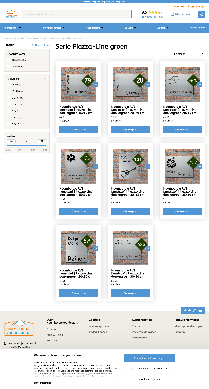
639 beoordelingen (153, 16)
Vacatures (53, 340)
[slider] (5, 145)
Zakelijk (161, 28)
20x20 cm (17, 104)
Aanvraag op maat (100, 326)
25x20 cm (17, 117)
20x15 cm (17, 97)
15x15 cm (17, 84)
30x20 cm (17, 124)
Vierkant (17, 66)
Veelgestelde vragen (144, 332)
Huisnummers (93, 28)
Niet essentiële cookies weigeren (150, 368)
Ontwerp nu (79, 129)
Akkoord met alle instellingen (149, 358)
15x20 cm (17, 91)
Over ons (179, 6)
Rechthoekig (19, 59)
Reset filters (42, 45)
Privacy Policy (55, 334)
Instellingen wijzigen (149, 379)
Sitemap (180, 332)
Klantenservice (196, 6)
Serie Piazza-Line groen (72, 38)
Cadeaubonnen (197, 27)
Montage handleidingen (189, 326)
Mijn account (182, 14)
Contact (137, 326)
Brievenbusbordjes (52, 28)
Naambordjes (11, 28)
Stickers (129, 28)
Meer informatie (42, 382)
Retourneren (139, 337)
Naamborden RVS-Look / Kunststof (43, 38)
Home (6, 38)
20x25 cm (17, 111)
